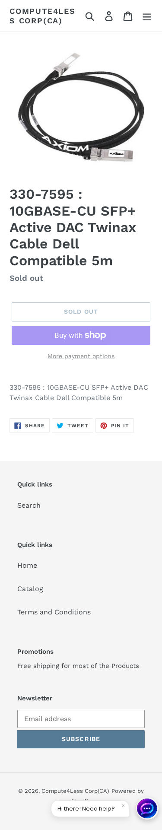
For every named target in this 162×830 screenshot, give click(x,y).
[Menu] (146, 15)
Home (27, 565)
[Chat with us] (147, 808)
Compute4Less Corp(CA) (43, 15)
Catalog (30, 589)
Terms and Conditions (54, 612)
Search (29, 505)
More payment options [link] (81, 356)
